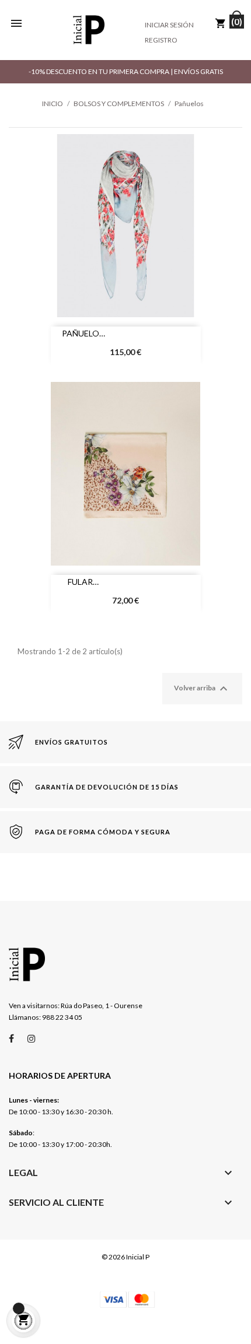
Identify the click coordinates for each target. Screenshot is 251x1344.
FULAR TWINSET (80, 583)
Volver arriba (202, 689)
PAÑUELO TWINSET (80, 334)
